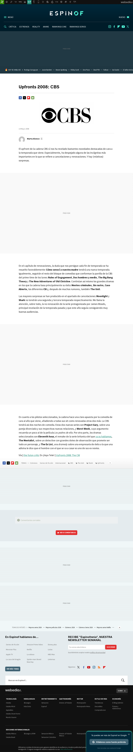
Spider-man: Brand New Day (34, 660)
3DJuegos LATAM (29, 734)
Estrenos (33, 463)
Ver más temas (13, 669)
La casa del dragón (13, 659)
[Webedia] (13, 690)
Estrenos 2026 (70, 627)
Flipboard (118, 26)
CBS (71, 463)
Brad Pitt (97, 70)
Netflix (29, 649)
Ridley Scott (75, 70)
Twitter (127, 26)
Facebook (114, 26)
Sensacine (44, 703)
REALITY (36, 26)
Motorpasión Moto (83, 706)
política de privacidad (97, 652)
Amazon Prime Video (35, 644)
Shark (90, 463)
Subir (120, 691)
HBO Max (51, 654)
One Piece (86, 70)
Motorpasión (81, 703)
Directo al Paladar (65, 703)
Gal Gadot (115, 70)
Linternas (51, 659)
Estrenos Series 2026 (86, 627)
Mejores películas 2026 (53, 627)
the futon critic (31, 455)
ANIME (46, 26)
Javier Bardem (47, 70)
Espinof (66, 13)
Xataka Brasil (10, 737)
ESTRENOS (24, 26)
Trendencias (99, 703)
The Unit (81, 463)
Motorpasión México (84, 734)
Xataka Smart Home (13, 714)
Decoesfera (98, 706)
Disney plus (52, 644)
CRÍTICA (12, 26)
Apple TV (9, 654)
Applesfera (9, 710)
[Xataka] (2, 2)
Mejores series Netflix (104, 627)
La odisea (30, 654)
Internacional (60, 463)
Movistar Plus (11, 649)
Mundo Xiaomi (11, 717)
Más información (66, 749)
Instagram (109, 26)
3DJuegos (27, 703)
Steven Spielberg (61, 70)
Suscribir (111, 647)
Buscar (123, 680)
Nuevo (122, 17)
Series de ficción (46, 463)
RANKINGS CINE (59, 26)
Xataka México (11, 734)
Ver (68, 532)
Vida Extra (27, 706)
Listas (50, 649)
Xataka (8, 703)
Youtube (123, 26)
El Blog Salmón (117, 703)
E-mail (32, 97)
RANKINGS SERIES (78, 26)
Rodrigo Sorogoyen (31, 70)
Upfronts (100, 463)
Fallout (105, 70)
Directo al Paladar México (65, 735)
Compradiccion (100, 710)
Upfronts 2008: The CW (68, 455)
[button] (34, 138)
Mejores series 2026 (35, 627)
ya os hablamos (103, 436)
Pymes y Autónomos (116, 707)
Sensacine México (47, 734)
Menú (10, 17)
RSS (99, 667)
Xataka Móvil (10, 706)
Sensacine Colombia (48, 737)
